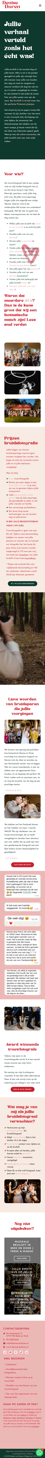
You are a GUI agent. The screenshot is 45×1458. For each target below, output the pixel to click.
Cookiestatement (18, 1453)
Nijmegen (29, 1418)
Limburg (23, 1415)
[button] (39, 1452)
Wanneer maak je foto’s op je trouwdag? (18, 1379)
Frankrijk (35, 1426)
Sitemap (30, 1453)
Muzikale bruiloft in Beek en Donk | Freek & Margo (21, 1246)
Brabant (31, 1412)
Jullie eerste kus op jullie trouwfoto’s (22, 1272)
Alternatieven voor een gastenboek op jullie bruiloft (22, 1297)
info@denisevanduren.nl (17, 1343)
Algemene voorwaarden (15, 1451)
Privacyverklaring (31, 1451)
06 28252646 (12, 1339)
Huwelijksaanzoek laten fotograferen (16, 1371)
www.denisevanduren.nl (17, 1347)
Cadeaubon (11, 1364)
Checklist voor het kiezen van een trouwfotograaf (20, 1387)
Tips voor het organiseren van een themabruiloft (20, 1395)
